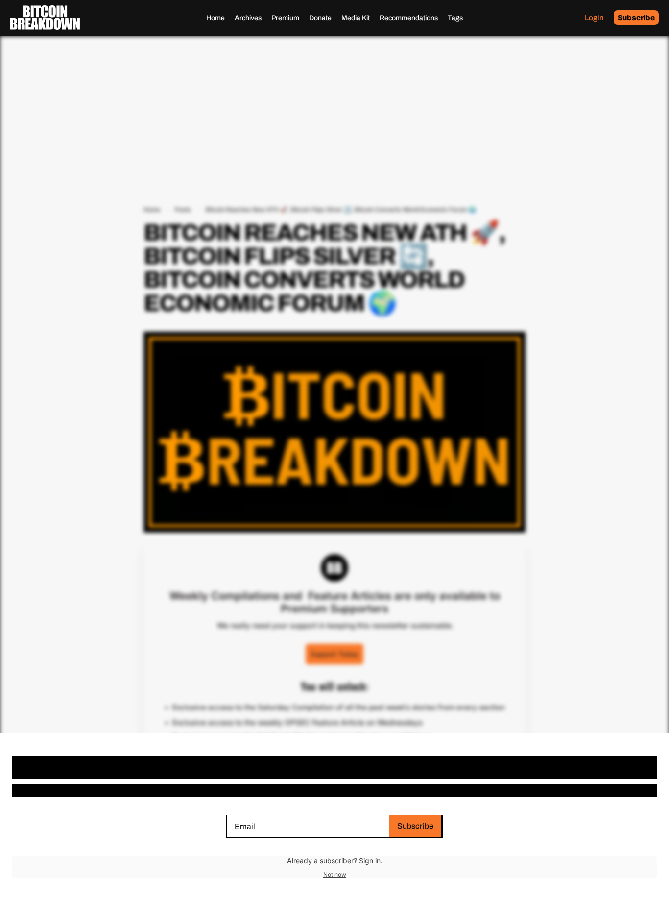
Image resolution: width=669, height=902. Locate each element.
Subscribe (415, 826)
